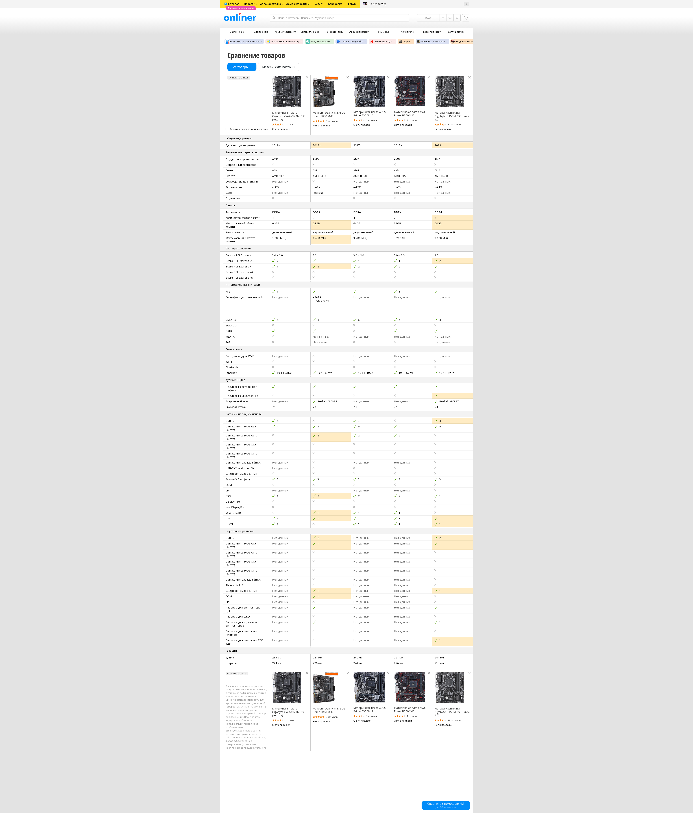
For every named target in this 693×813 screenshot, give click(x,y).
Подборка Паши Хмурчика (471, 41)
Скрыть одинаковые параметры (249, 129)
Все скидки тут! (383, 41)
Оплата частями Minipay (285, 41)
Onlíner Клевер (377, 4)
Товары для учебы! (352, 41)
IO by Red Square (320, 41)
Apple (407, 41)
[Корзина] (465, 17)
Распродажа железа (433, 41)
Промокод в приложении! (245, 41)
